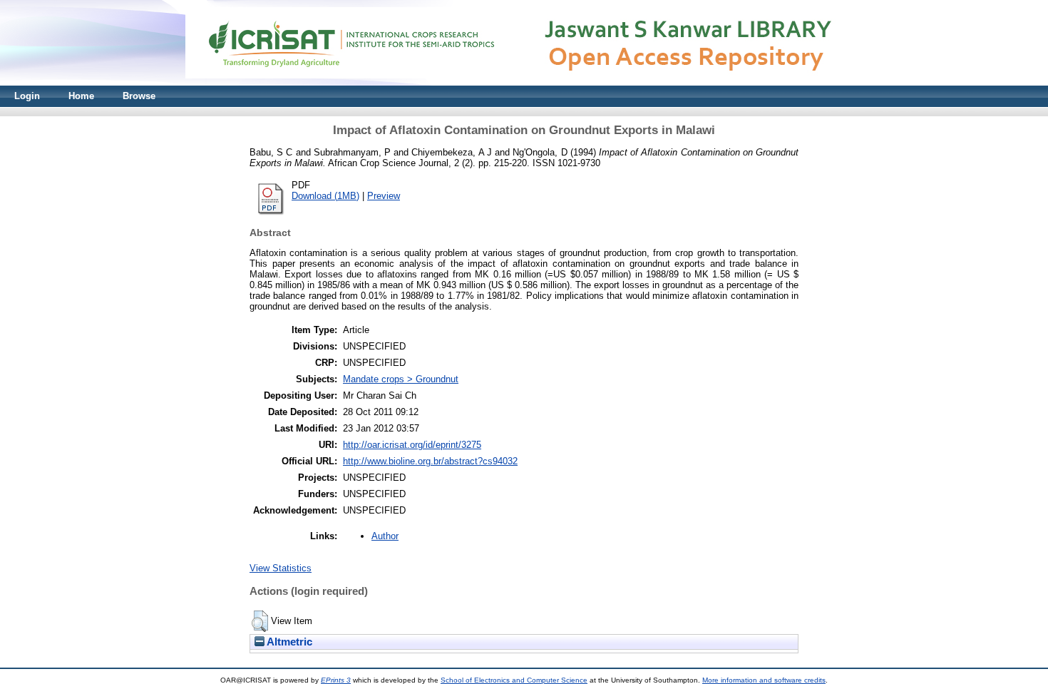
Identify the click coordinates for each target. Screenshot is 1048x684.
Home (81, 96)
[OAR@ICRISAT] (524, 82)
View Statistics (281, 568)
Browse (139, 96)
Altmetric (288, 642)
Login (27, 96)
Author (385, 536)
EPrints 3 (336, 680)
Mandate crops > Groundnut (400, 379)
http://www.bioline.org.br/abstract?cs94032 (430, 461)
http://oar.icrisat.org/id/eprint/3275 (412, 444)
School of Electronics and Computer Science (514, 680)
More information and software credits (764, 680)
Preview (383, 195)
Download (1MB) (325, 195)
